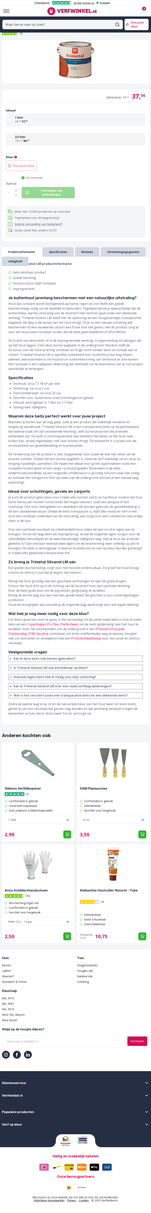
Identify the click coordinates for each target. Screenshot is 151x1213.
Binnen (6, 965)
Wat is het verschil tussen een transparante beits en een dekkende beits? (71, 695)
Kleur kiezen (9, 1020)
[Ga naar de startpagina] (72, 11)
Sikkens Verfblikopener (23, 788)
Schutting (83, 982)
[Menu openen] (4, 11)
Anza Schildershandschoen (26, 890)
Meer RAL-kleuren (13, 1014)
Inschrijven (137, 1041)
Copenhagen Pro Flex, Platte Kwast (53, 624)
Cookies (84, 1200)
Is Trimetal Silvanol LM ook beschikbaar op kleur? (51, 668)
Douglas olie (85, 971)
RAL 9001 (8, 1004)
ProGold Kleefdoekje (86, 638)
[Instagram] (6, 1055)
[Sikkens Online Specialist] (84, 1140)
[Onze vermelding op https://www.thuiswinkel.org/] (67, 1141)
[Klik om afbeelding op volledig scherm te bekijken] (75, 62)
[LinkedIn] (28, 1055)
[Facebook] (17, 1055)
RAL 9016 (8, 1009)
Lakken (6, 971)
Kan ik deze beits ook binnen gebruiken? (45, 658)
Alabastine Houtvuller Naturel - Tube (109, 890)
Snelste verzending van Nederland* (39, 224)
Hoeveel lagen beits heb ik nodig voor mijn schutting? (55, 677)
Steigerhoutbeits (87, 965)
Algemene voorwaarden (49, 1200)
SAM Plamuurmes (93, 788)
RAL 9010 (8, 998)
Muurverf (8, 976)
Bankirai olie (85, 976)
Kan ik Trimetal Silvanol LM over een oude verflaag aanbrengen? (63, 686)
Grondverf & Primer (14, 982)
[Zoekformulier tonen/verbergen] (117, 24)
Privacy (71, 1200)
